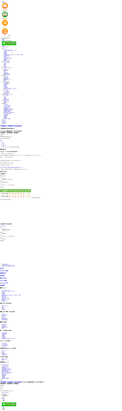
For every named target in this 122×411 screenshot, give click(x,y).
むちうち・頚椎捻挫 (7, 105)
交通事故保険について (7, 108)
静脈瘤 (5, 102)
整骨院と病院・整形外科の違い (9, 112)
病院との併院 (6, 114)
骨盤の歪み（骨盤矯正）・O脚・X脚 (10, 88)
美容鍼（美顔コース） (7, 58)
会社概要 (3, 123)
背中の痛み (6, 72)
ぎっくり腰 (6, 76)
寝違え (5, 63)
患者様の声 (4, 145)
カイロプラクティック (7, 49)
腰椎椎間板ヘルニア (7, 79)
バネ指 (5, 68)
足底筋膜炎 (6, 87)
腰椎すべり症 (6, 78)
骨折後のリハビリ (7, 60)
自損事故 (5, 116)
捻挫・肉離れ (6, 93)
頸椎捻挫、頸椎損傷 (7, 118)
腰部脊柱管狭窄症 (7, 74)
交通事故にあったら (7, 107)
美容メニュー (6, 56)
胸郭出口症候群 (6, 73)
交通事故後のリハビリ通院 (8, 109)
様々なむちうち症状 (7, 113)
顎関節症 (5, 66)
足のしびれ (6, 86)
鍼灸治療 (5, 59)
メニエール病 (6, 95)
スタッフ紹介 (4, 122)
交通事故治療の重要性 (7, 110)
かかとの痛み (6, 82)
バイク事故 (6, 104)
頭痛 (4, 65)
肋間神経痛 (6, 70)
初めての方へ (4, 121)
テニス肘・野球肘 (7, 92)
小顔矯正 (5, 53)
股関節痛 (5, 85)
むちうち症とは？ (7, 106)
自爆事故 (5, 117)
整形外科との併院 (7, 111)
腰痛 (4, 80)
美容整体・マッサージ (7, 57)
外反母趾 (5, 84)
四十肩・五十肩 (6, 69)
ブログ (3, 119)
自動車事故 (6, 115)
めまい (5, 96)
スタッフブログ (4, 283)
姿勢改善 (5, 52)
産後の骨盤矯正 (6, 55)
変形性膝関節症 (6, 83)
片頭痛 (5, 64)
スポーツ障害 (6, 91)
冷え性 (5, 97)
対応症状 (3, 120)
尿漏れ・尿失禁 (6, 101)
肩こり (5, 71)
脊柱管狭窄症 (6, 77)
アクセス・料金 (4, 270)
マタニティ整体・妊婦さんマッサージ (10, 50)
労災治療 (5, 51)
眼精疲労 (5, 98)
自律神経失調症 (6, 99)
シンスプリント (6, 90)
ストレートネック (7, 62)
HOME (3, 143)
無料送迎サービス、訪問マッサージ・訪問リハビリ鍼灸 (13, 54)
